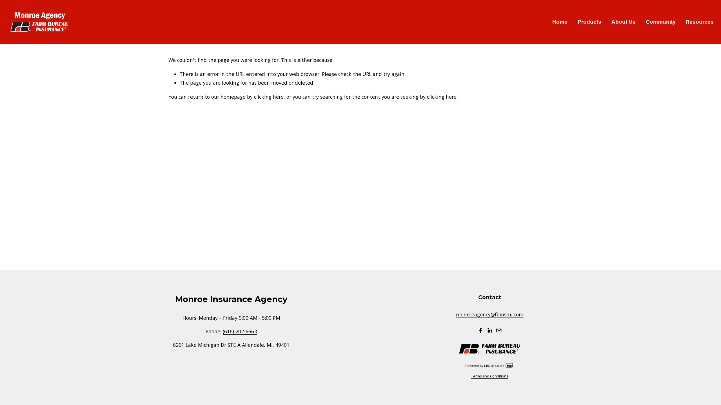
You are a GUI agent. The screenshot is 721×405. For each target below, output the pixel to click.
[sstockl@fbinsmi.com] (499, 330)
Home (560, 22)
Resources (700, 22)
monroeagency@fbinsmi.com (490, 314)
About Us (623, 22)
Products (589, 22)
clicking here (269, 96)
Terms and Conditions (489, 376)
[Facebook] (481, 330)
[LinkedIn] (490, 330)
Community (661, 22)
